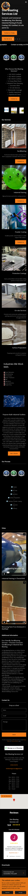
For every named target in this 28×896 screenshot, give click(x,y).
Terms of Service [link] (14, 741)
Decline (7, 892)
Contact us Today (9, 33)
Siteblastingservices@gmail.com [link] (14, 768)
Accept (20, 892)
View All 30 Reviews (14, 829)
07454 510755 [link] (14, 765)
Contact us (14, 99)
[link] (5, 2)
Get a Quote (14, 453)
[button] (25, 2)
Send (14, 734)
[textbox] (14, 710)
